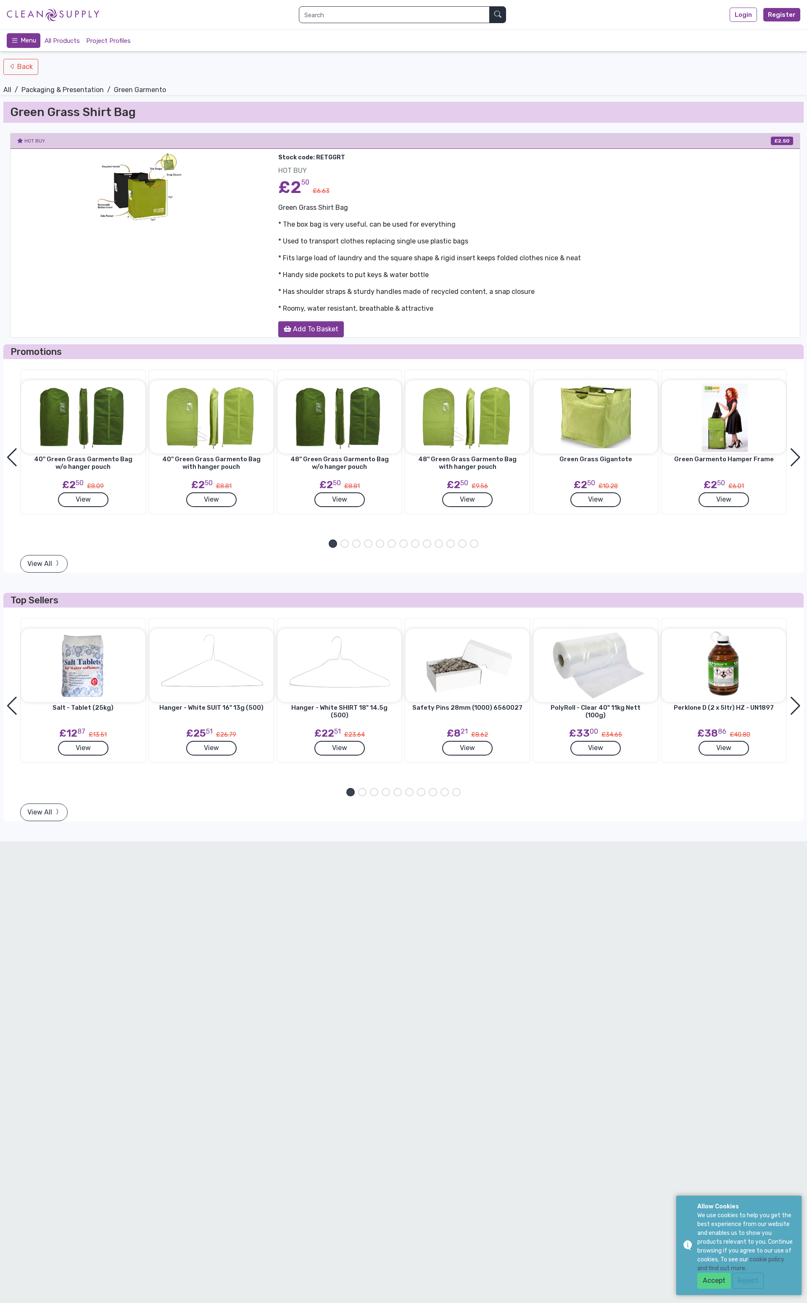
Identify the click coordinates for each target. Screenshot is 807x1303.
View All (40, 564)
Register (782, 15)
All (7, 90)
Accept (714, 1280)
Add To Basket (314, 329)
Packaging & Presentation (62, 90)
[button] (333, 543)
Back (24, 67)
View (83, 499)
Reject (748, 1280)
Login (743, 15)
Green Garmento (140, 90)
